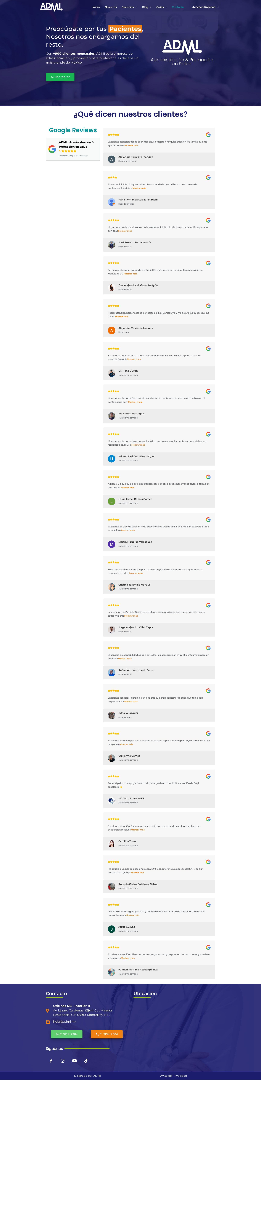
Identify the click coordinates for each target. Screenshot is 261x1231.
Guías (160, 7)
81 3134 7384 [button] (69, 1034)
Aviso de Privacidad (173, 1075)
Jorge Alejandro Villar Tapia (135, 627)
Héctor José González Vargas (136, 456)
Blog (145, 7)
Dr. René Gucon (128, 370)
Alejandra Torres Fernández (135, 157)
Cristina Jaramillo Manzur (134, 584)
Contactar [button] (62, 77)
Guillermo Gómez (129, 755)
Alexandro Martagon (131, 413)
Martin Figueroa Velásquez (135, 541)
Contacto (178, 7)
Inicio (96, 7)
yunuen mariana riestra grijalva (138, 969)
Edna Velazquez (128, 713)
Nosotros (111, 7)
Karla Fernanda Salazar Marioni (138, 199)
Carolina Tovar (127, 841)
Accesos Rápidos (203, 7)
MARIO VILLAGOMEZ (131, 798)
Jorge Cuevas (126, 926)
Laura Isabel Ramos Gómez (135, 499)
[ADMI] (51, 6)
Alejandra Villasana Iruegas (135, 328)
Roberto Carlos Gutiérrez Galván (138, 884)
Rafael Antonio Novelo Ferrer (136, 670)
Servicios (128, 7)
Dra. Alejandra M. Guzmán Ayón (138, 285)
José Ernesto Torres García (134, 242)
